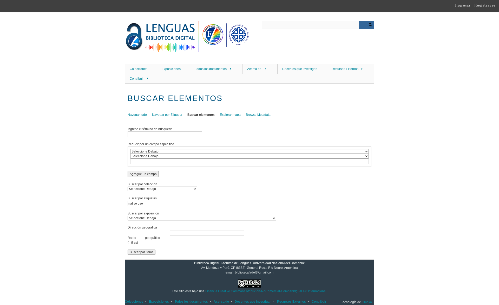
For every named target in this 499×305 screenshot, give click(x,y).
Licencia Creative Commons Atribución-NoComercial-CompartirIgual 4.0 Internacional (265, 291)
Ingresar (463, 5)
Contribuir (137, 78)
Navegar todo (137, 115)
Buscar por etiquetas (142, 198)
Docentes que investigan (299, 69)
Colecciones (138, 69)
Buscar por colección (142, 184)
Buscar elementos (201, 115)
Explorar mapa (230, 115)
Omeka (367, 302)
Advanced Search (362, 25)
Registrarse (484, 5)
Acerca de (254, 69)
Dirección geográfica (142, 227)
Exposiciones (171, 69)
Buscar (370, 25)
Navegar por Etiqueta (167, 115)
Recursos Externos (345, 69)
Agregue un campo (143, 174)
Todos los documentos (211, 69)
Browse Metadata (258, 115)
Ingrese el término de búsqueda (150, 129)
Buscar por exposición (143, 213)
